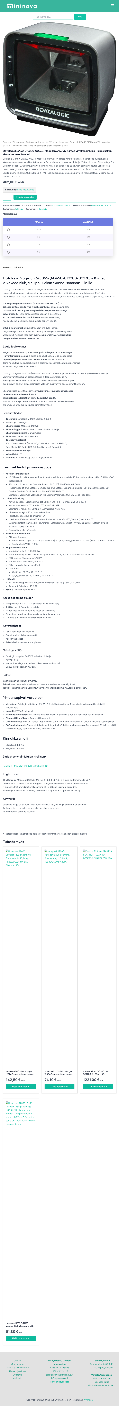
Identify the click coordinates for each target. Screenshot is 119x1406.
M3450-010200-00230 (101, 205)
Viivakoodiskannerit (59, 142)
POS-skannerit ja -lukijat (37, 142)
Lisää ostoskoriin (25, 197)
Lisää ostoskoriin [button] (20, 1086)
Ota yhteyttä (17, 1364)
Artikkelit (17, 1378)
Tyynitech (88, 1400)
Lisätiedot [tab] (18, 267)
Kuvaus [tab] (7, 267)
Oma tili (17, 1360)
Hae (80, 16)
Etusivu (6, 142)
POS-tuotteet (17, 142)
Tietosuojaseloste (17, 1371)
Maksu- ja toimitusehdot (17, 1367)
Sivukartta (17, 1374)
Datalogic (19, 209)
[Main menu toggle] (112, 5)
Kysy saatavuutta (25, 189)
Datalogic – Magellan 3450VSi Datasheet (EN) (25, 766)
